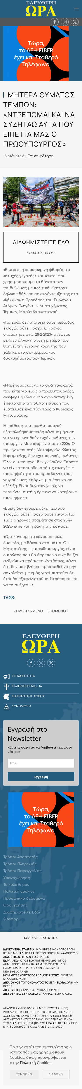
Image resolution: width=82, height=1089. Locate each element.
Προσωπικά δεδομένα (24, 899)
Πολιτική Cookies (35, 1063)
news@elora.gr (15, 971)
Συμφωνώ (24, 1074)
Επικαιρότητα (41, 156)
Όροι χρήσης (15, 905)
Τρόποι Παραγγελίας (22, 871)
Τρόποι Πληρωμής (20, 864)
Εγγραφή (41, 777)
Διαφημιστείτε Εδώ (21, 912)
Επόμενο (56, 611)
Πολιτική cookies (19, 892)
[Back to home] (41, 9)
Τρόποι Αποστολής (20, 857)
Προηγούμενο (29, 611)
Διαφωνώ (56, 1074)
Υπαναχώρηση (16, 878)
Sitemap (10, 919)
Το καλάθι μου (16, 885)
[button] (76, 9)
